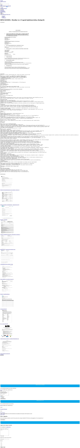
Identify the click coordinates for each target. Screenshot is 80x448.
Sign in (1, 389)
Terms (4, 414)
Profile (1, 12)
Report (1, 412)
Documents (2, 409)
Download (1, 354)
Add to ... (2, 13)
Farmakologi (4, 17)
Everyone (3, 396)
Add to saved (8, 14)
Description (3, 392)
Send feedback (3, 419)
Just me (3, 397)
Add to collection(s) (3, 14)
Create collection (3, 398)
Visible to (1, 395)
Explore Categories (3, 1)
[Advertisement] (28, 25)
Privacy (1, 414)
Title (1, 390)
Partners (4, 412)
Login (2, 7)
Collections (5, 8)
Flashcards (2, 8)
